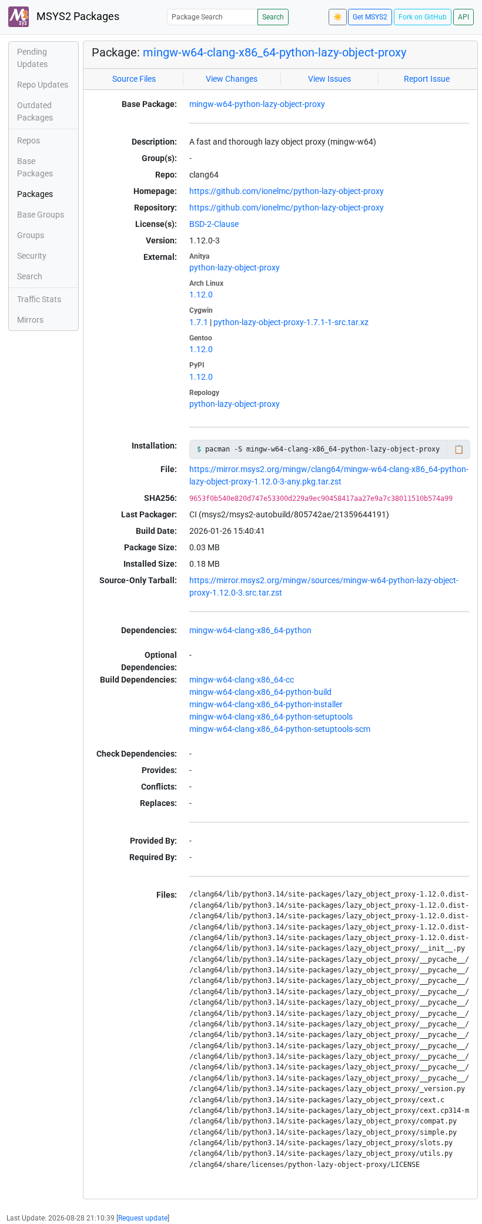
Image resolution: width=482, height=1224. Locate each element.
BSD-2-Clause (214, 224)
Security (31, 255)
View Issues (329, 78)
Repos (28, 140)
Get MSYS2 (370, 17)
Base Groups (40, 214)
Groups (30, 235)
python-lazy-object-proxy (234, 267)
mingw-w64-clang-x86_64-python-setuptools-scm (279, 729)
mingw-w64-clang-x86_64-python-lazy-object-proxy (274, 52)
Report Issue (427, 78)
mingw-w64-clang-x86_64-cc (241, 679)
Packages (35, 194)
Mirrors (30, 320)
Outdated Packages (35, 111)
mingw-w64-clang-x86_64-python (250, 630)
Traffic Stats (39, 299)
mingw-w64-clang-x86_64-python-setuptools (271, 716)
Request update (143, 1218)
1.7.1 (198, 322)
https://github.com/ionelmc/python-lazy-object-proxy (286, 191)
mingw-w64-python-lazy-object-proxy (257, 104)
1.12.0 (201, 294)
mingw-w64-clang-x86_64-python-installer (266, 704)
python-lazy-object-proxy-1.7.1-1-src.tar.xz (291, 322)
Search (273, 17)
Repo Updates (42, 84)
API (463, 17)
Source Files (134, 78)
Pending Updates (32, 58)
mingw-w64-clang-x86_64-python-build (260, 692)
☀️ (337, 17)
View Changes (231, 78)
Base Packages (35, 167)
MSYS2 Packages (76, 16)
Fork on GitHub (423, 17)
